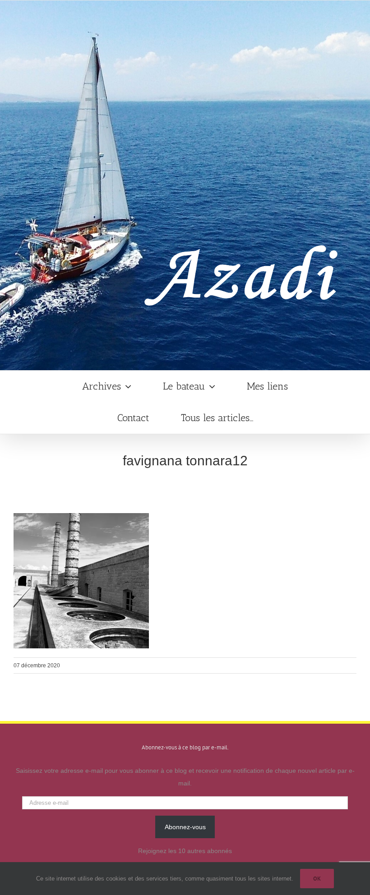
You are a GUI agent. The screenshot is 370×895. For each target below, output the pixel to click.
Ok (317, 878)
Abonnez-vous (185, 827)
